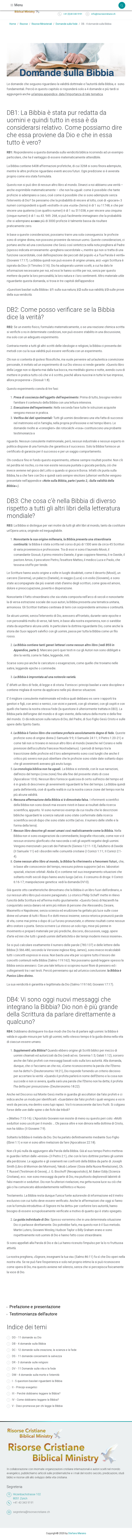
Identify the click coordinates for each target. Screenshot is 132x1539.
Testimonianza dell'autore (33, 1314)
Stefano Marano (77, 1533)
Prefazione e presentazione (34, 1306)
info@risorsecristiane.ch (103, 14)
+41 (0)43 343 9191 (72, 14)
